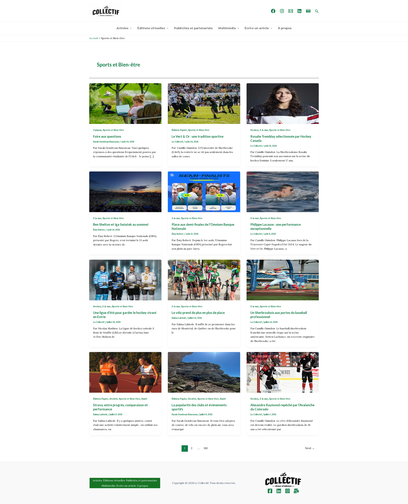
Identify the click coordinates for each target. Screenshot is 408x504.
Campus (97, 130)
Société (114, 398)
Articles (122, 28)
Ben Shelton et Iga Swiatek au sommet (121, 224)
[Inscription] (296, 490)
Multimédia (227, 28)
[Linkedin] (278, 490)
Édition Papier (179, 130)
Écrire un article (257, 28)
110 (206, 448)
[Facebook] (273, 11)
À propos (284, 28)
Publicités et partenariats (193, 28)
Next (310, 448)
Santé (144, 398)
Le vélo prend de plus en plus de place (198, 313)
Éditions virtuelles (151, 28)
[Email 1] (290, 11)
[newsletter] (308, 11)
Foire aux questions (107, 136)
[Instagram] (282, 11)
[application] (130, 28)
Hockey (254, 130)
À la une (264, 130)
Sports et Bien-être (113, 130)
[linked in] (299, 11)
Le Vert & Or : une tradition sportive (198, 136)
